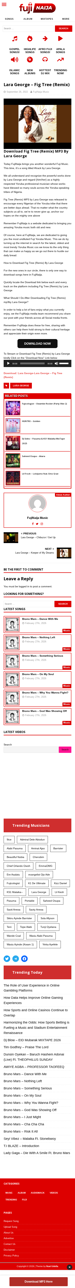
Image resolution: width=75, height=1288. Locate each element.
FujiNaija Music (41, 91)
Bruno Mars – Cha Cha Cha (24, 1124)
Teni (9, 926)
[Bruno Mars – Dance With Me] (12, 629)
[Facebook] (24, 958)
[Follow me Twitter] (37, 523)
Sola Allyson (47, 918)
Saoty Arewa (36, 909)
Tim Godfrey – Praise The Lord (26, 1047)
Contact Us (9, 1244)
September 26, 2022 (17, 91)
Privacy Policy (11, 1255)
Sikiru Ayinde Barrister (19, 918)
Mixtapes (47, 19)
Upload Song (10, 1227)
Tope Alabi (26, 926)
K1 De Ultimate (37, 883)
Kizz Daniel (60, 883)
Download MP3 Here (39, 1281)
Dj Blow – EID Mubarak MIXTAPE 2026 (32, 1040)
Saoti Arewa (13, 909)
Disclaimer (9, 1249)
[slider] (64, 363)
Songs (9, 19)
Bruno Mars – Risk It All (21, 1131)
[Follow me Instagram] (42, 523)
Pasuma (11, 900)
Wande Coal (14, 935)
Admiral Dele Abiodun (32, 839)
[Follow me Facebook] (33, 523)
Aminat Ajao (38, 848)
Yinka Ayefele (50, 944)
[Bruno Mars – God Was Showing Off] (12, 721)
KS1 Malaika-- (15, 892)
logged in (24, 586)
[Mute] (56, 363)
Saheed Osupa (51, 900)
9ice (9, 839)
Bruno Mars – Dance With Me (40, 618)
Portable (29, 900)
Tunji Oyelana (48, 926)
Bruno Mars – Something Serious (42, 655)
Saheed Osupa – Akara (33, 456)
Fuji (24, 1199)
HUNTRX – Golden (31, 421)
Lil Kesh (59, 892)
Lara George (21, 385)
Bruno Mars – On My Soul (38, 674)
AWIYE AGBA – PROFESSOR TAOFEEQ (34, 1067)
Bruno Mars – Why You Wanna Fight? (45, 692)
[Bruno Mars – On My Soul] (12, 684)
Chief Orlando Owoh (18, 865)
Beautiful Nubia (15, 857)
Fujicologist (13, 883)
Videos (54, 1193)
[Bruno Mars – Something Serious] (12, 666)
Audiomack (38, 1193)
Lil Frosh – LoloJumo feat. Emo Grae (40, 473)
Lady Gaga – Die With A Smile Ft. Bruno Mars (37, 1153)
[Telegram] (15, 958)
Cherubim (38, 857)
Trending (11, 1199)
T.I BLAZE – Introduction (21, 1146)
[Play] (8, 363)
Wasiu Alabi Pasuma (41, 935)
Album (27, 19)
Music (9, 1193)
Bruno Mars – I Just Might (22, 1117)
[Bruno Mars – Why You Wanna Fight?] (12, 702)
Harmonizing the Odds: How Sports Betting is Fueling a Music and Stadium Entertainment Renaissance (36, 1028)
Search (8, 744)
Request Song (11, 1221)
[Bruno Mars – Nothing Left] (12, 647)
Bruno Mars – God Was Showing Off (44, 711)
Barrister (58, 848)
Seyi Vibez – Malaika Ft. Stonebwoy (30, 1138)
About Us (8, 1232)
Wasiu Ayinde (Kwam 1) (20, 944)
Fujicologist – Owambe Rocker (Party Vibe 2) (44, 403)
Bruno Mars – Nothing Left (38, 637)
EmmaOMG (45, 865)
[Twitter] (7, 958)
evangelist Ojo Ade (39, 874)
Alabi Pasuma (15, 848)
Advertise (9, 1238)
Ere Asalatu (13, 874)
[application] (37, 363)
